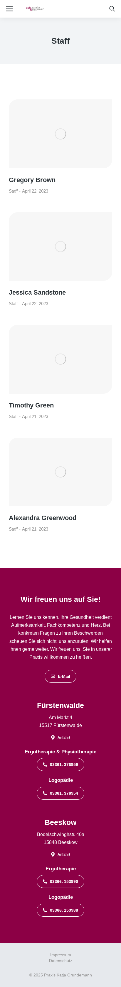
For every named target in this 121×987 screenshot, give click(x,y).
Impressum (60, 954)
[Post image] (60, 133)
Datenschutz (60, 960)
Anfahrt (64, 737)
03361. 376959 (64, 764)
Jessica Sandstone (37, 292)
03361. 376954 (64, 793)
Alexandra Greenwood (42, 517)
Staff (13, 190)
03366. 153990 (64, 881)
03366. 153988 (64, 910)
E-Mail (64, 676)
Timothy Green (31, 405)
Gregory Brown (32, 180)
